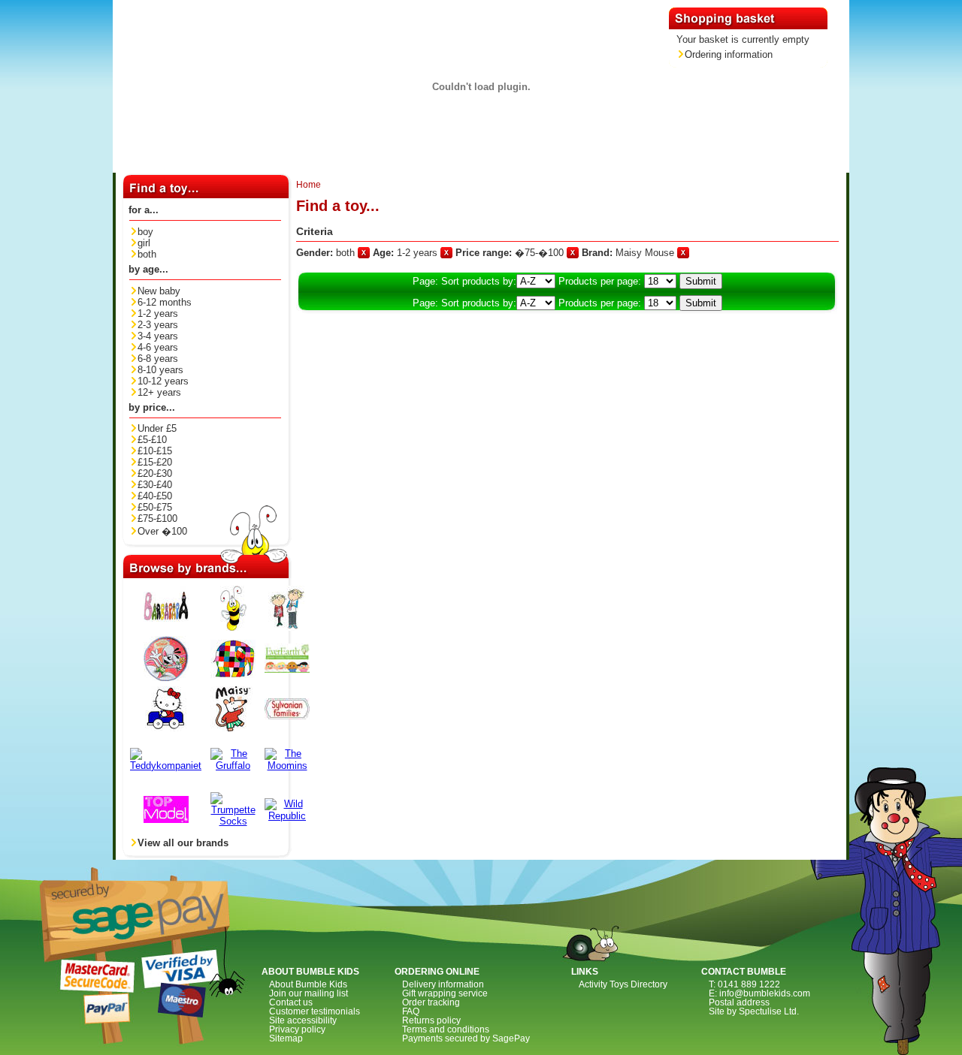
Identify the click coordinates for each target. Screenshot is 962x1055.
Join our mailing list (308, 993)
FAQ (410, 1011)
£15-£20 (155, 462)
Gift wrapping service (445, 993)
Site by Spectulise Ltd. (754, 1011)
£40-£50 (155, 496)
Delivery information (443, 984)
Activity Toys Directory (623, 984)
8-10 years (160, 369)
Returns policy (431, 1020)
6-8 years (158, 358)
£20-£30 (155, 473)
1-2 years (158, 313)
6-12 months (165, 302)
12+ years (159, 392)
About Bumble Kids (308, 984)
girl (144, 243)
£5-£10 (152, 439)
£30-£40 (155, 484)
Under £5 (157, 428)
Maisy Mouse (646, 252)
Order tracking (431, 1002)
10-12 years (163, 381)
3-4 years (158, 336)
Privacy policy (297, 1029)
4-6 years (158, 347)
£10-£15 (155, 451)
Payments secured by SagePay (466, 1038)
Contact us (291, 1002)
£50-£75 (155, 507)
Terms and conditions (445, 1029)
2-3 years (158, 324)
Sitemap (286, 1038)
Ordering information (729, 54)
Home (308, 184)
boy (145, 231)
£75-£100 (157, 518)
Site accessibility (303, 1020)
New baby (159, 291)
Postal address (739, 1002)
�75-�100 (541, 252)
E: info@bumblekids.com (759, 993)
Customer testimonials (314, 1011)
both (147, 254)
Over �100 (162, 531)
